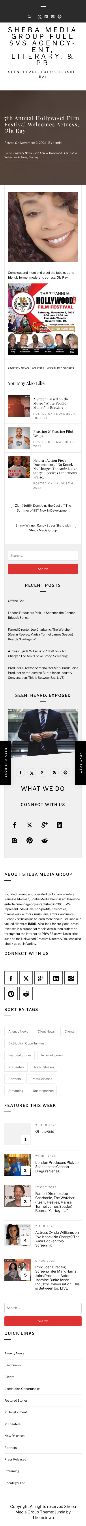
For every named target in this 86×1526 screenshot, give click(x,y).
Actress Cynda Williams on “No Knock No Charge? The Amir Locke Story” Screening (57, 1238)
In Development (52, 1055)
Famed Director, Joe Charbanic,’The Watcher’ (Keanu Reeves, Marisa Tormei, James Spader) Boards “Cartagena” (40, 634)
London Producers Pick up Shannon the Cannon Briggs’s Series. (57, 1166)
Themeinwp (43, 1517)
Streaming (15, 1091)
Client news (46, 1031)
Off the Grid (16, 601)
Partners (14, 1079)
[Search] (29, 16)
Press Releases (41, 1079)
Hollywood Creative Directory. (42, 939)
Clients (38, 368)
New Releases (44, 1067)
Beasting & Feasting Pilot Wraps (53, 433)
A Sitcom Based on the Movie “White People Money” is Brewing (51, 403)
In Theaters (16, 1067)
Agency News (19, 368)
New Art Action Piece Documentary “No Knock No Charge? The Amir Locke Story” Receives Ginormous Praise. (55, 469)
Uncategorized (43, 1091)
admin (57, 142)
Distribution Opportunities (26, 1043)
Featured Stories (61, 368)
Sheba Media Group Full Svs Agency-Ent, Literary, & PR (43, 46)
